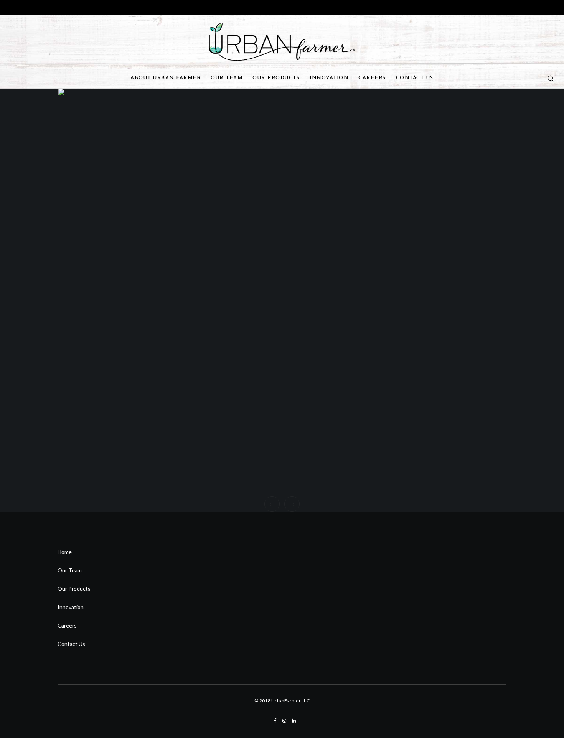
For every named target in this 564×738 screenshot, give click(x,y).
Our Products (74, 588)
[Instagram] (284, 720)
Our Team (70, 570)
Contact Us (71, 644)
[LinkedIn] (294, 720)
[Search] (545, 78)
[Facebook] (275, 720)
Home (65, 552)
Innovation (71, 607)
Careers (67, 625)
